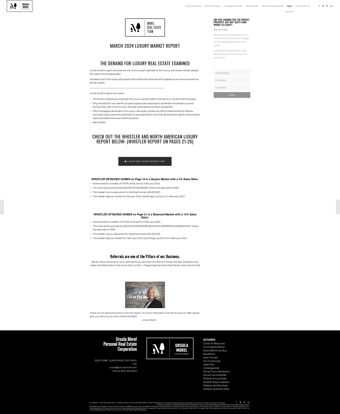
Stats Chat (208, 364)
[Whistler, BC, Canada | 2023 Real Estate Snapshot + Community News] (2, 207)
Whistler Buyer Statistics (216, 382)
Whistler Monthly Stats (215, 385)
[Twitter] (327, 6)
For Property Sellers (214, 347)
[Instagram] (323, 6)
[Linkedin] (331, 6)
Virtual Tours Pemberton (216, 371)
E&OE (144, 403)
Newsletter (209, 354)
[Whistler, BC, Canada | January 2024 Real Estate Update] (338, 207)
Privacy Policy (152, 403)
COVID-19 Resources (214, 343)
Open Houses (210, 357)
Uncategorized (211, 368)
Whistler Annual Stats (214, 378)
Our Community (212, 361)
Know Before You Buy (215, 350)
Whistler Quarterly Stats (216, 389)
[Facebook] (319, 6)
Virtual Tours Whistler (215, 375)
